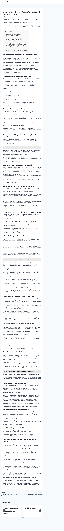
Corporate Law (39, 1)
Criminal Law (45, 1)
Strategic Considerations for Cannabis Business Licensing (16, 50)
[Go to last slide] (4, 510)
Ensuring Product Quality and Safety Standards (15, 43)
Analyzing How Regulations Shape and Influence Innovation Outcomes (33, 494)
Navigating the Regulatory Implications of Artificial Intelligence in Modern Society (32, 509)
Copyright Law (32, 1)
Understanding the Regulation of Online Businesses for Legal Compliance (9, 494)
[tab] (22, 517)
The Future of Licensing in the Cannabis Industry (15, 45)
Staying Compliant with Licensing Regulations (14, 38)
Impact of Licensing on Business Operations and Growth (16, 40)
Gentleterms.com (36, 527)
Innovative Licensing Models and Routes (14, 47)
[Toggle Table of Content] (27, 31)
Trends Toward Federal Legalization (14, 46)
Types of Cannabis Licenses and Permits (13, 34)
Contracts (26, 1)
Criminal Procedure (53, 1)
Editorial (5, 16)
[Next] (40, 510)
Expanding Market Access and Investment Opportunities (17, 44)
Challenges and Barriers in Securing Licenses (14, 39)
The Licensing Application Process (12, 35)
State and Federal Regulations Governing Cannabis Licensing (17, 36)
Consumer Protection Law (18, 1)
